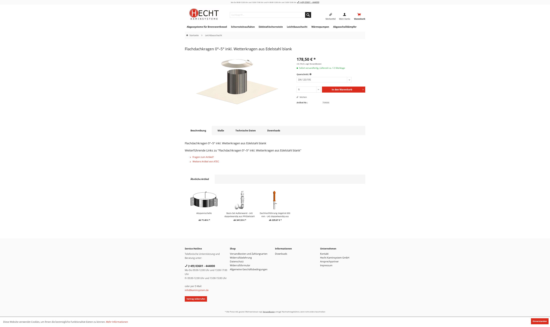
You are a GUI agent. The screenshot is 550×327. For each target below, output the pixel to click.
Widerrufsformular (240, 265)
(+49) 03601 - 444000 (309, 2)
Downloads (273, 130)
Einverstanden (540, 321)
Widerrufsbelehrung (241, 257)
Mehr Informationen (117, 321)
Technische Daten (245, 130)
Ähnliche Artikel (199, 179)
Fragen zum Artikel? (203, 157)
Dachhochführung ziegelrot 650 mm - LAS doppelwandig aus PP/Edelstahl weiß (275, 214)
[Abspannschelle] (204, 200)
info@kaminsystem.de (197, 290)
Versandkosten (269, 312)
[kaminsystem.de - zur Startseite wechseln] (204, 14)
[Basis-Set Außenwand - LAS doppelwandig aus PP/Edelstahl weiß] (239, 200)
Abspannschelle (204, 213)
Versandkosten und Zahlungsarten (248, 253)
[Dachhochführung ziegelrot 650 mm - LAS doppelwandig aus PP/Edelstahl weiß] (275, 200)
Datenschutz (237, 261)
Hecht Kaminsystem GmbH (334, 257)
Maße (221, 130)
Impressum (326, 265)
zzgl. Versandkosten (313, 64)
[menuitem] (270, 15)
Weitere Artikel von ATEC (205, 161)
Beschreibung (198, 130)
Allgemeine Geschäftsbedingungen (248, 269)
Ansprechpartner (329, 261)
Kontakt (324, 253)
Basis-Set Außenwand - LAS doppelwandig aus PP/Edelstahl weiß (239, 214)
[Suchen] (308, 15)
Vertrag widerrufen (195, 298)
